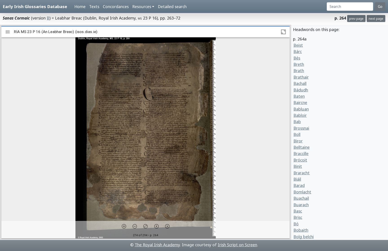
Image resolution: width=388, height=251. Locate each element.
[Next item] (167, 226)
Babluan (301, 109)
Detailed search (172, 6)
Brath (298, 70)
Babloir (300, 115)
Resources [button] (141, 6)
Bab (297, 121)
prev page (356, 18)
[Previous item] (156, 226)
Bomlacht (302, 192)
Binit (297, 166)
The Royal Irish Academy (157, 244)
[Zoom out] (134, 226)
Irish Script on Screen (237, 244)
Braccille (301, 153)
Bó (296, 224)
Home (80, 6)
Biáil (297, 179)
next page (376, 18)
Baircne (300, 102)
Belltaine (301, 147)
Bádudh (300, 90)
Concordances (116, 6)
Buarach (301, 204)
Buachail (301, 198)
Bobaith (300, 230)
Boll (296, 134)
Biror (298, 141)
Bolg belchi (303, 236)
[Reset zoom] (145, 226)
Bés (296, 58)
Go (380, 6)
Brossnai (301, 128)
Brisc (297, 217)
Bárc (297, 51)
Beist (298, 45)
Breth (298, 64)
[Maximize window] (283, 32)
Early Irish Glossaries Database (35, 6)
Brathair (301, 77)
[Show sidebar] (7, 32)
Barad (299, 185)
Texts (94, 6)
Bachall (299, 83)
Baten (299, 96)
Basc (297, 211)
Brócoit (300, 160)
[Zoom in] (124, 226)
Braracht (301, 172)
